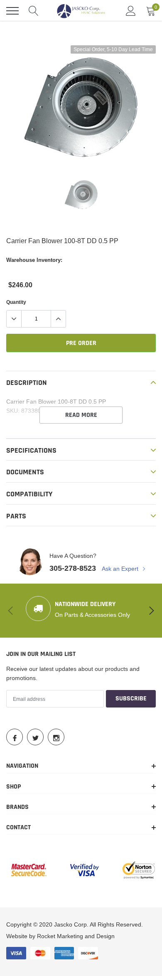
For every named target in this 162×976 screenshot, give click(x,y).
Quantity (16, 302)
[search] (34, 10)
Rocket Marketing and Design (76, 936)
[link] (81, 195)
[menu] (12, 11)
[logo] (81, 10)
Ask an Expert (121, 568)
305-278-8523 (72, 568)
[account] (131, 10)
